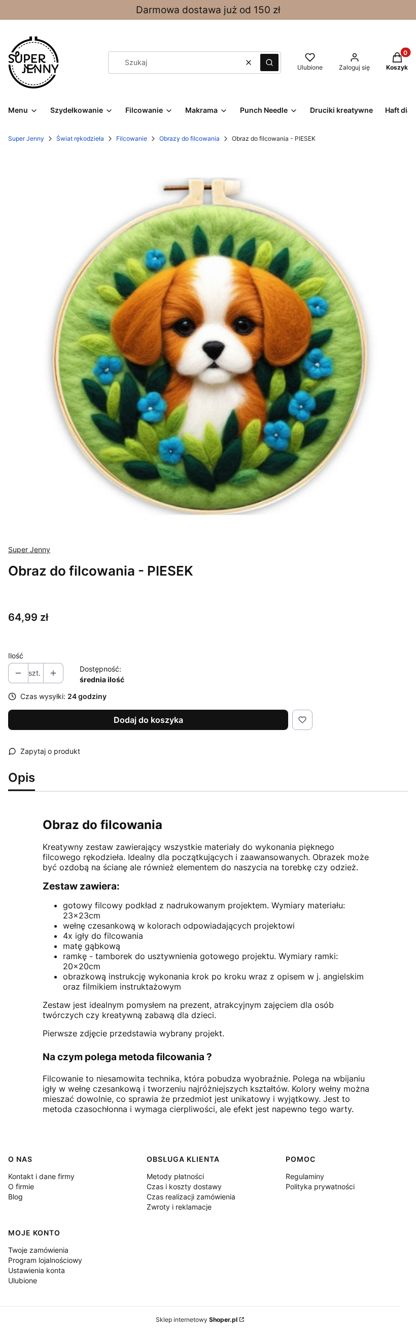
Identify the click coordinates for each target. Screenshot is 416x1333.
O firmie (21, 1186)
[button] (269, 62)
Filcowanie (131, 138)
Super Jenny (26, 138)
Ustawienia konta (36, 1270)
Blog (15, 1196)
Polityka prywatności (320, 1186)
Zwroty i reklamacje (179, 1206)
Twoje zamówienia (38, 1250)
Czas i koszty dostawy (184, 1186)
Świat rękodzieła (80, 138)
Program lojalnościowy (45, 1260)
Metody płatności (175, 1176)
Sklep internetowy (196, 1319)
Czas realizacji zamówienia (191, 1196)
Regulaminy (305, 1176)
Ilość (15, 655)
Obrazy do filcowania (189, 138)
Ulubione (22, 1280)
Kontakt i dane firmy (41, 1176)
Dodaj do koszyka (148, 720)
